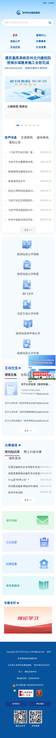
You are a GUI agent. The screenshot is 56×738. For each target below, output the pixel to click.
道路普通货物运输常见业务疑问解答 (25, 473)
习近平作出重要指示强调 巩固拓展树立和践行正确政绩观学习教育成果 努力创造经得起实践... (22, 162)
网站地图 (40, 704)
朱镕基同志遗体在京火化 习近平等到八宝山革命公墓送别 (22, 171)
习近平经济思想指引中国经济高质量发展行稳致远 (22, 210)
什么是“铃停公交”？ (18, 479)
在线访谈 (27, 374)
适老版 (51, 3)
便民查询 (15, 458)
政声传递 (11, 137)
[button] (17, 125)
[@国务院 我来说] (28, 89)
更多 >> (28, 230)
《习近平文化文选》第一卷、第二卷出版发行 (22, 152)
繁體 (45, 3)
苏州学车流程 (15, 492)
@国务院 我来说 (17, 106)
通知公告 (15, 142)
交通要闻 (27, 137)
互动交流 (11, 368)
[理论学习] (28, 620)
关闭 (30, 368)
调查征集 (11, 374)
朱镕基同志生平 (16, 181)
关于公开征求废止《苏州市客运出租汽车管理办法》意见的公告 (22, 421)
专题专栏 (10, 603)
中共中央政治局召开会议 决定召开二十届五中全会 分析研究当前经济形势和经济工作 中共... (22, 219)
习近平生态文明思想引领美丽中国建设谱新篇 (22, 200)
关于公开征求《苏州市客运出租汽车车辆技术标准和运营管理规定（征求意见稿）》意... (22, 403)
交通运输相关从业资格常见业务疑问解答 (25, 467)
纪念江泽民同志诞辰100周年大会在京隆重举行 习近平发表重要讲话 (22, 190)
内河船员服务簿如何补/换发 (23, 486)
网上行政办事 (33, 451)
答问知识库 (12, 451)
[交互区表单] (28, 22)
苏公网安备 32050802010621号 (29, 685)
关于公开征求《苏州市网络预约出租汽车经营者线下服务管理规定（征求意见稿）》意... (22, 412)
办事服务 (11, 445)
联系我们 (16, 704)
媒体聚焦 (43, 137)
